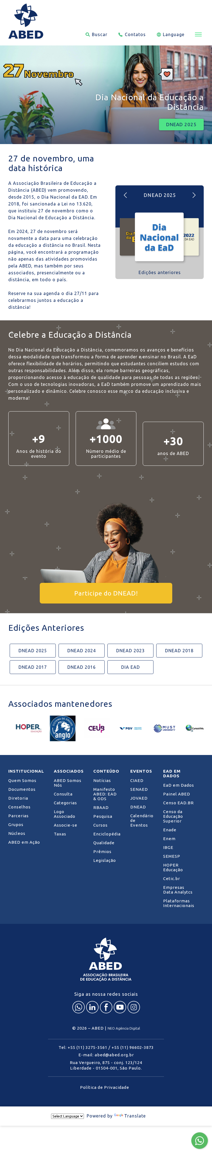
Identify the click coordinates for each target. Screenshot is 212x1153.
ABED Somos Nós (67, 782)
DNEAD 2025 (181, 124)
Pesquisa (102, 816)
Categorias (65, 802)
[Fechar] (157, 1116)
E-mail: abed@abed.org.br (106, 1054)
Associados (69, 771)
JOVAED (139, 798)
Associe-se (65, 825)
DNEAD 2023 (130, 650)
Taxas (60, 834)
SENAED (139, 789)
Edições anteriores (160, 272)
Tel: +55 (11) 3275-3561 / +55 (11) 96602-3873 (106, 1047)
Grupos (15, 824)
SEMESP (171, 856)
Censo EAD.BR (178, 802)
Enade (169, 829)
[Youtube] (120, 1007)
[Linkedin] (92, 1007)
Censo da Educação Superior (173, 816)
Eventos (141, 771)
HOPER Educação (173, 867)
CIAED (137, 780)
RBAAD (101, 807)
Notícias (102, 780)
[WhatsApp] (78, 1007)
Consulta (63, 794)
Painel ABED (176, 794)
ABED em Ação (24, 842)
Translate (135, 1115)
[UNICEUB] (89, 728)
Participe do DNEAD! (106, 593)
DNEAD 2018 (179, 650)
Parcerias (18, 815)
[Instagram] (134, 1007)
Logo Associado (64, 814)
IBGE (168, 847)
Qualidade (104, 842)
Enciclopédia (107, 834)
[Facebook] (106, 1007)
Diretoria (18, 798)
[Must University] (157, 728)
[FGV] (123, 728)
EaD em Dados (172, 773)
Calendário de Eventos (141, 820)
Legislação (104, 860)
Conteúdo (106, 771)
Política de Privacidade (104, 1087)
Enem (169, 838)
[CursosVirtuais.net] (191, 728)
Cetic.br (171, 878)
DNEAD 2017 (32, 667)
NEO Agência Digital (124, 1028)
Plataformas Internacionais (178, 903)
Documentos (22, 789)
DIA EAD (130, 667)
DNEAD (138, 807)
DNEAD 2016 (81, 667)
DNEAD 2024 (81, 650)
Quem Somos (22, 780)
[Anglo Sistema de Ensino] (55, 728)
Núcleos (16, 833)
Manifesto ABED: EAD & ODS (105, 794)
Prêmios (102, 851)
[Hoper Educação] (21, 728)
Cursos (100, 825)
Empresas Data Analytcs (178, 889)
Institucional (26, 771)
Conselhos (19, 807)
